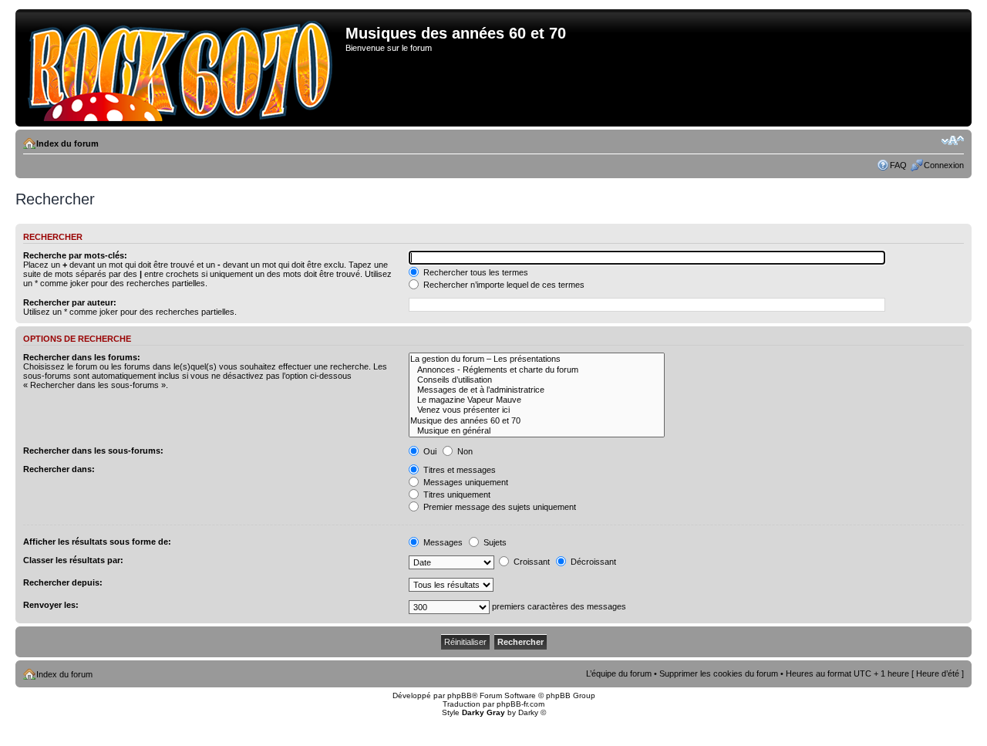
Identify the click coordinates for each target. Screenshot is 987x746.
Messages (442, 542)
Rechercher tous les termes (474, 272)
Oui (428, 451)
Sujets (494, 542)
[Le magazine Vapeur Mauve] (536, 400)
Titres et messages (458, 469)
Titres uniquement (455, 494)
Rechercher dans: (59, 469)
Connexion (944, 165)
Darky (528, 712)
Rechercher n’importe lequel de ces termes (502, 284)
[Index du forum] (182, 68)
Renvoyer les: (51, 604)
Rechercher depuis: (63, 582)
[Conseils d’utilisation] (536, 380)
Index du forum (67, 143)
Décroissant (592, 561)
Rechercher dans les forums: (81, 357)
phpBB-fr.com (520, 704)
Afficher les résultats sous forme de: (97, 541)
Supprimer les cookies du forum (718, 673)
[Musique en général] (536, 431)
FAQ (898, 165)
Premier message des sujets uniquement (498, 506)
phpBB (459, 695)
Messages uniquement (464, 482)
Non (464, 451)
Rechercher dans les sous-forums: (93, 450)
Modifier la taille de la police (953, 140)
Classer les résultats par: (73, 560)
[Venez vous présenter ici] (536, 410)
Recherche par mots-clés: (75, 255)
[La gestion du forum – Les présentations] (536, 359)
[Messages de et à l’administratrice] (536, 390)
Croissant (530, 561)
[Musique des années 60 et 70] (536, 421)
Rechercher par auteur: (69, 302)
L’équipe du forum (619, 673)
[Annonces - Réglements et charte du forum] (536, 370)
